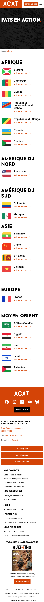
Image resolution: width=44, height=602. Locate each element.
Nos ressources (10, 499)
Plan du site (31, 590)
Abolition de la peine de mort (16, 479)
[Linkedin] (22, 402)
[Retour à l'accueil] (22, 394)
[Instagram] (14, 402)
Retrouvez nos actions (13, 509)
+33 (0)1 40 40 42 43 (13, 436)
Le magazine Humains (13, 495)
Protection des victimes (14, 486)
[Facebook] (7, 402)
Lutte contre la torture (13, 475)
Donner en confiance (13, 518)
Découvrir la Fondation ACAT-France (20, 522)
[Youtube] (30, 402)
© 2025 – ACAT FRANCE (15, 590)
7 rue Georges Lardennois (12, 428)
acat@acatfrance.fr (16, 440)
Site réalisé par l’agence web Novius (22, 600)
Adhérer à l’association (14, 531)
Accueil (4, 51)
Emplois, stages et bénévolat (16, 535)
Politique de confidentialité (29, 593)
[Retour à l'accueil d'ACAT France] (11, 4)
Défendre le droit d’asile (14, 482)
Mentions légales (11, 593)
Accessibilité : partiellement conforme (22, 597)
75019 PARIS (7, 431)
